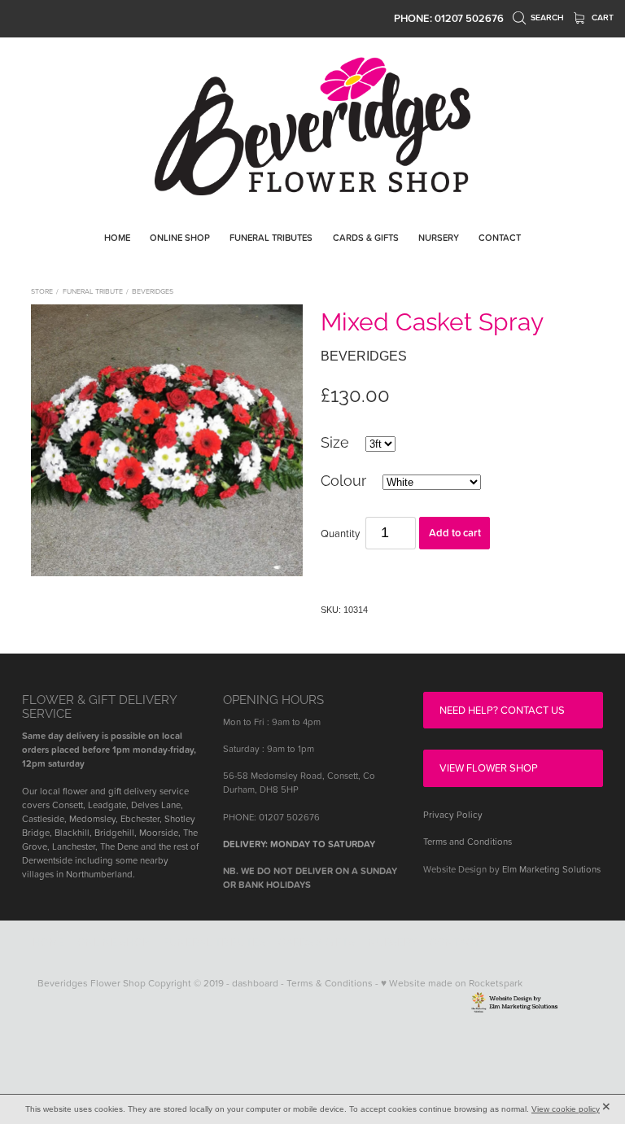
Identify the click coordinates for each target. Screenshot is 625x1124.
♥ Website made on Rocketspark (451, 983)
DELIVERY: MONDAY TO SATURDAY (299, 844)
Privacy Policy (453, 814)
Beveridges (152, 291)
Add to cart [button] (455, 532)
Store (42, 291)
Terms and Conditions (467, 841)
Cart (601, 17)
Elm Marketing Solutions (551, 869)
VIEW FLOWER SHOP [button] (488, 767)
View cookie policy (565, 1108)
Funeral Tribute (93, 291)
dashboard (255, 983)
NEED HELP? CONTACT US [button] (502, 709)
